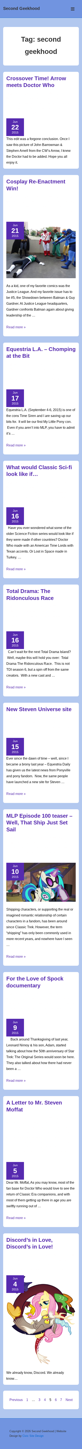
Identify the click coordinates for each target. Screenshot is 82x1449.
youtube (12, 857)
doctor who (15, 108)
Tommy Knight (30, 1151)
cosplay (40, 206)
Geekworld (33, 98)
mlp (64, 379)
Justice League (52, 211)
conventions (15, 379)
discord (30, 1264)
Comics (28, 206)
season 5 (29, 852)
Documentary (41, 1003)
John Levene (62, 1132)
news (33, 611)
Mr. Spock (64, 1008)
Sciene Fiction (29, 497)
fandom (55, 379)
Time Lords (50, 502)
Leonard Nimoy (45, 1008)
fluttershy (45, 1264)
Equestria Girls (37, 379)
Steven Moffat (42, 1147)
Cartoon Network (47, 616)
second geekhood (36, 383)
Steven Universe (34, 732)
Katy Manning (15, 1137)
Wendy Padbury (52, 1151)
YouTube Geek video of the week (43, 1260)
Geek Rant (32, 1123)
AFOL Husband (46, 374)
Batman (69, 201)
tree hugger (51, 1269)
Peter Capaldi (53, 1137)
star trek (41, 1013)
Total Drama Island (35, 621)
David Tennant (61, 103)
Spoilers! (35, 842)
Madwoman (34, 1137)
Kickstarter (25, 1008)
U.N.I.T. (48, 113)
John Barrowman (37, 108)
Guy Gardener (30, 211)
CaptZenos (36, 103)
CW (48, 103)
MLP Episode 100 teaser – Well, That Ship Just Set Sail (39, 823)
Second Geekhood (21, 8)
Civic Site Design (33, 1435)
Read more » (16, 327)
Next (69, 1400)
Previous (16, 1400)
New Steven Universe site (38, 709)
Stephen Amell (32, 113)
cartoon (63, 374)
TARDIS (57, 1147)
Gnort (51, 206)
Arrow (23, 103)
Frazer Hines (43, 1132)
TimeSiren (13, 1151)
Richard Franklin (18, 1142)
